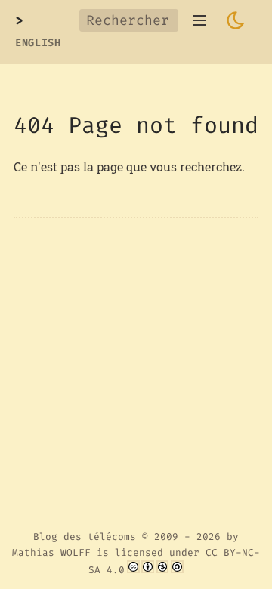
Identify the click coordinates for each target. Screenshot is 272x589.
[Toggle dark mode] (236, 20)
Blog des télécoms (84, 536)
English (38, 42)
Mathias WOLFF (51, 552)
